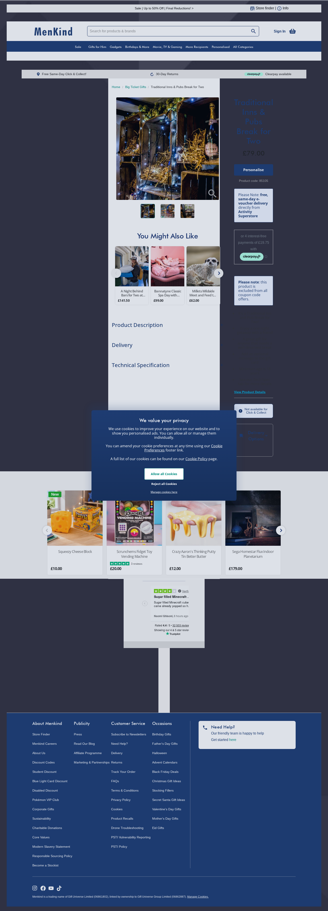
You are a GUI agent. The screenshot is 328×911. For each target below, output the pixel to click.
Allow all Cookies (164, 474)
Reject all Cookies (164, 484)
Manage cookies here (164, 492)
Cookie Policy (196, 458)
